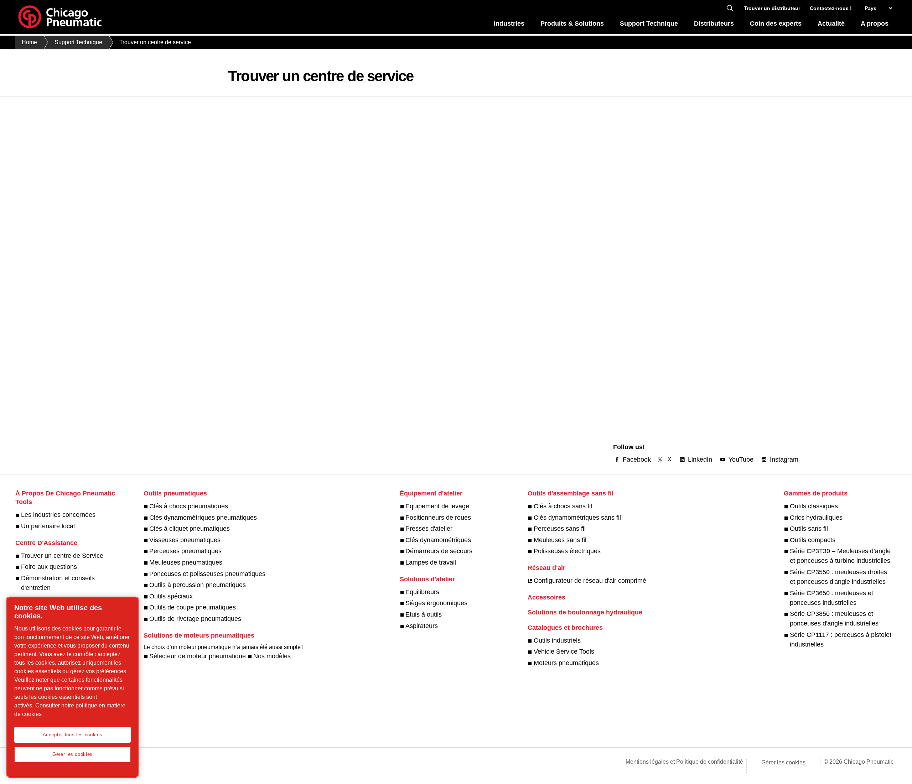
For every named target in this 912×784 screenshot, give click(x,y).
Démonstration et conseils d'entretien (58, 583)
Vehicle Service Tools (564, 651)
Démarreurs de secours (438, 551)
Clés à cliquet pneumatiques (189, 528)
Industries (509, 23)
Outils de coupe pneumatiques (192, 607)
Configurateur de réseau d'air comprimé (590, 580)
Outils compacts (812, 540)
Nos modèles (272, 656)
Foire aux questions (49, 566)
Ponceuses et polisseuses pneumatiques (207, 573)
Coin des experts (776, 23)
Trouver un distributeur (772, 8)
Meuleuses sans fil (560, 540)
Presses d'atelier (428, 528)
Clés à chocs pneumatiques (188, 506)
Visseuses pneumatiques (185, 540)
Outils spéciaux (171, 596)
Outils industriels (557, 640)
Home (29, 42)
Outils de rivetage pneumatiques (195, 618)
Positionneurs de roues (438, 517)
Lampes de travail (430, 562)
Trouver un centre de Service (62, 555)
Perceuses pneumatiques (185, 551)
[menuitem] (509, 25)
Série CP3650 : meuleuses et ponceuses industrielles (831, 598)
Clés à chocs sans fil (563, 506)
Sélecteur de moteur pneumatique (197, 656)
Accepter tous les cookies (72, 734)
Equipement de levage (437, 506)
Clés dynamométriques (438, 540)
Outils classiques (814, 506)
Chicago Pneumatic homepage (59, 17)
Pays (870, 8)
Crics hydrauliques (816, 517)
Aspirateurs (421, 625)
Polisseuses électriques (567, 551)
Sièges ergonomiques (436, 603)
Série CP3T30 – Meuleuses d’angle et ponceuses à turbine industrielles (840, 555)
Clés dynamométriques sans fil (577, 517)
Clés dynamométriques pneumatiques (203, 517)
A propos (874, 23)
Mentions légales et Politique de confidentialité (684, 762)
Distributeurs (714, 23)
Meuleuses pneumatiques (185, 562)
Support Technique (649, 23)
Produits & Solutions (572, 23)
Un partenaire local (48, 526)
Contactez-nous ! (831, 8)
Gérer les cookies (783, 762)
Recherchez (730, 8)
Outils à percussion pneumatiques (197, 584)
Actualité (831, 23)
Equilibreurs (422, 592)
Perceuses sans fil (559, 528)
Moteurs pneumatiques (566, 662)
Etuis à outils (423, 614)
